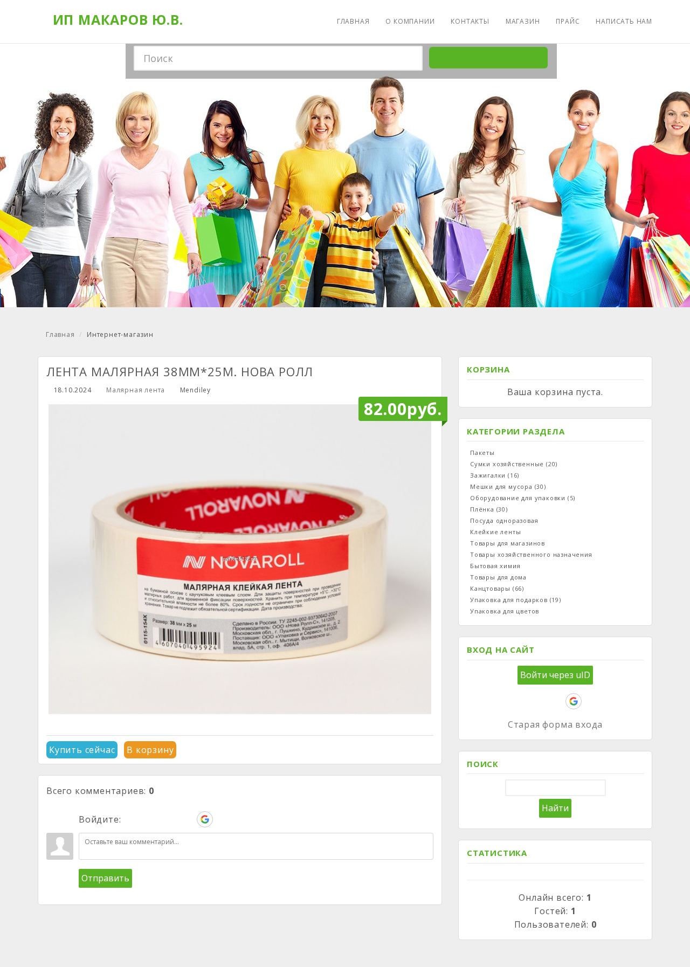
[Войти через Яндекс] (186, 819)
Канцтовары (497, 588)
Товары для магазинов (507, 543)
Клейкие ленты (495, 532)
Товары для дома (498, 577)
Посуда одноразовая (504, 520)
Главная (60, 334)
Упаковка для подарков (515, 600)
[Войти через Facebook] (168, 819)
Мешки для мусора (508, 486)
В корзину (150, 750)
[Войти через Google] (205, 819)
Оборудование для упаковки (522, 498)
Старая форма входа (555, 724)
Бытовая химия (495, 566)
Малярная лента (135, 390)
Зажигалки (494, 475)
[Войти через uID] (131, 819)
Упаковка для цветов (504, 611)
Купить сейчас (82, 750)
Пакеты (482, 452)
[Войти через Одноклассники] (223, 819)
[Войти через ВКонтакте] (150, 819)
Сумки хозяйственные (513, 464)
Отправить (105, 878)
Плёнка (489, 509)
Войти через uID (555, 675)
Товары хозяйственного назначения (531, 554)
